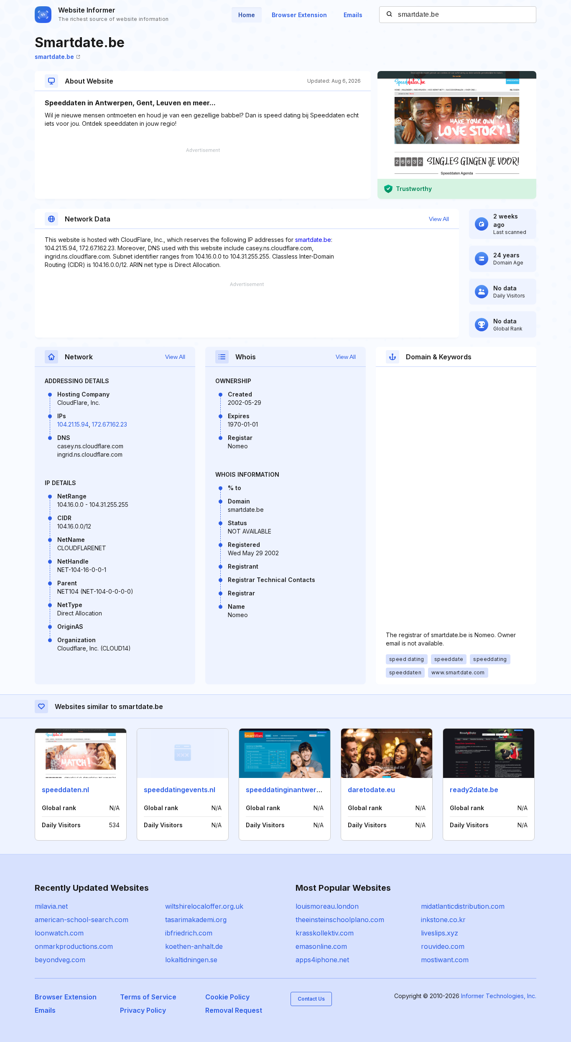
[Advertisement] (203, 173)
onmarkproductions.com (74, 946)
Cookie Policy (227, 997)
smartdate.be (54, 56)
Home (246, 14)
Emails (353, 14)
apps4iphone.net (322, 960)
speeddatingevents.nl (179, 789)
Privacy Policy (143, 1010)
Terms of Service (148, 997)
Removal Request (233, 1010)
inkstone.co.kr (443, 919)
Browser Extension (299, 14)
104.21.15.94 (73, 424)
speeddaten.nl (65, 789)
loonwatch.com (59, 933)
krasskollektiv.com (325, 933)
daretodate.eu (371, 789)
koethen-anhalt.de (194, 946)
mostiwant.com (445, 960)
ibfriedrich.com (188, 933)
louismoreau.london (327, 906)
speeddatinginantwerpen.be (292, 789)
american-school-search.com (81, 919)
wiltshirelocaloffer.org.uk (204, 906)
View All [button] (439, 219)
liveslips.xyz (439, 933)
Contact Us (311, 999)
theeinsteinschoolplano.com (340, 919)
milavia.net (51, 906)
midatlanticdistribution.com (463, 906)
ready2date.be (474, 789)
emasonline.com (321, 946)
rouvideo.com (442, 946)
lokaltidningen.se (191, 960)
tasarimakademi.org (196, 919)
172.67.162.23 (109, 424)
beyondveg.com (60, 960)
